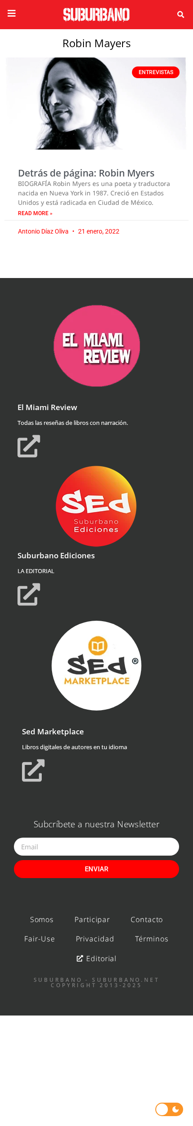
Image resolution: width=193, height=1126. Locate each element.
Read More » (35, 213)
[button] (180, 15)
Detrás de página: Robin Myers (86, 173)
